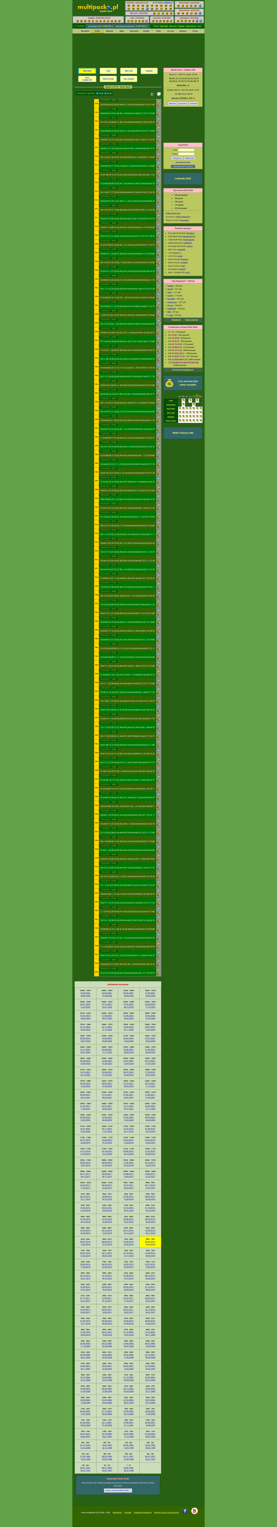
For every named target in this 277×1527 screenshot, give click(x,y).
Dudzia (170, 286)
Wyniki (97, 31)
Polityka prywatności (143, 1512)
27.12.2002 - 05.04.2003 (107, 1412)
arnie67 (182, 269)
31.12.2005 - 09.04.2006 (128, 1378)
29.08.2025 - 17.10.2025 (150, 1005)
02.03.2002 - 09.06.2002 (85, 1423)
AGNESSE (187, 243)
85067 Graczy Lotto (183, 433)
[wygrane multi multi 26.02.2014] (158, 675)
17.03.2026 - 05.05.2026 (150, 994)
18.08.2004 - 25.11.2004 (150, 1390)
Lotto (199, 26)
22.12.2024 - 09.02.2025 (85, 1028)
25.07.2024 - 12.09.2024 (150, 1028)
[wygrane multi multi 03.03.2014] (158, 588)
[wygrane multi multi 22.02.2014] (158, 746)
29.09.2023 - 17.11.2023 (107, 1050)
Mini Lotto (173, 26)
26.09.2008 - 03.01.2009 (85, 1356)
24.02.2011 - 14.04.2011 (107, 1310)
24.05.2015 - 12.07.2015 (128, 1220)
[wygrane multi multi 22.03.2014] (158, 254)
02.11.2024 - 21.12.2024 (107, 1028)
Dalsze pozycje (191, 320)
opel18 (170, 295)
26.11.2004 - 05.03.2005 (128, 1390)
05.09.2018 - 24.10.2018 (128, 1152)
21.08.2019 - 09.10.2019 (150, 1130)
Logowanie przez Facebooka (183, 166)
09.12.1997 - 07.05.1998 (128, 1457)
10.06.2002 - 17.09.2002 (150, 1412)
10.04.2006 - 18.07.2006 (107, 1378)
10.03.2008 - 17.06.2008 (128, 1356)
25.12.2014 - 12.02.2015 (107, 1231)
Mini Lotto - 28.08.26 (139, 13)
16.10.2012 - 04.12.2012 (107, 1276)
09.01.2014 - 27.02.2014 (85, 1254)
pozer (180, 256)
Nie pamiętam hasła (183, 162)
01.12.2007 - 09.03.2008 (150, 1356)
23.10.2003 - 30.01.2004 (128, 1401)
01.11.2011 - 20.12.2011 (85, 1299)
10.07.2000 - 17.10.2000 (128, 1435)
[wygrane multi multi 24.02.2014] (158, 710)
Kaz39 (170, 289)
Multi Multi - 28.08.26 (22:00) (138, 2)
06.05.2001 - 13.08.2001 (150, 1423)
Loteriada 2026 (183, 178)
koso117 (177, 253)
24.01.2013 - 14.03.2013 (150, 1265)
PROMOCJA (168, 3)
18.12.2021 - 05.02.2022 (128, 1084)
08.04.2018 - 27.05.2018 (107, 1164)
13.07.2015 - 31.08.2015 (107, 1220)
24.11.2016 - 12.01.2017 (150, 1186)
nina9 (171, 315)
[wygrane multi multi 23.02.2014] (158, 728)
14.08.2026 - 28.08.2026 (85, 994)
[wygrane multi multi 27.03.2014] (158, 167)
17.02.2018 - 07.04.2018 (128, 1164)
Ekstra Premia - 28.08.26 (189, 10)
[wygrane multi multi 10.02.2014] (158, 956)
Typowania (134, 31)
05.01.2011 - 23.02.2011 (128, 1310)
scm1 (187, 272)
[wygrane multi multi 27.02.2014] (158, 658)
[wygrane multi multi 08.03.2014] (158, 500)
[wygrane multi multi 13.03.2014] (158, 412)
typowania (183, 104)
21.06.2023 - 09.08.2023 (150, 1050)
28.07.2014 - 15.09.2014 (85, 1243)
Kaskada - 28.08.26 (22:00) (99, 18)
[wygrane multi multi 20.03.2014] (158, 289)
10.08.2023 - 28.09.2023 (128, 1050)
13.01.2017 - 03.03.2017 (128, 1186)
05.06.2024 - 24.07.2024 (85, 1039)
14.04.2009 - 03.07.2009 (128, 1344)
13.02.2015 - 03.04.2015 (85, 1231)
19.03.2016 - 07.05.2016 (85, 1209)
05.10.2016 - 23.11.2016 (85, 1197)
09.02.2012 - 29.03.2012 (128, 1288)
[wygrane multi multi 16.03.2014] (158, 360)
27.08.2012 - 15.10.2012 (128, 1276)
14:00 (101, 93)
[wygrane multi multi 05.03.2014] (158, 553)
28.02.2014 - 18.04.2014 (150, 1243)
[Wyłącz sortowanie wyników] (152, 94)
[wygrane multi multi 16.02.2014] (158, 851)
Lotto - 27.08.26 (137, 18)
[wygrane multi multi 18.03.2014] (158, 324)
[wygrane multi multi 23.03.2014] (158, 237)
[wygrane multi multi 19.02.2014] (158, 798)
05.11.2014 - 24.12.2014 (128, 1231)
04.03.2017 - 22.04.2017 (107, 1186)
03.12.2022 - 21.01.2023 (150, 1062)
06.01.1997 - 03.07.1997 (85, 1469)
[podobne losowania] (158, 101)
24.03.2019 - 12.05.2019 (128, 1141)
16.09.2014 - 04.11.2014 (150, 1231)
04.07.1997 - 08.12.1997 (150, 1457)
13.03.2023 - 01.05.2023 (107, 1062)
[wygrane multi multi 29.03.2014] (158, 132)
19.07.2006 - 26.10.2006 (85, 1378)
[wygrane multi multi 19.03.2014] (158, 307)
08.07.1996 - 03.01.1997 (107, 1469)
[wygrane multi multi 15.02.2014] (158, 868)
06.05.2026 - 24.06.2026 (128, 994)
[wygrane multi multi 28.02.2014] (158, 640)
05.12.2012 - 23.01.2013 (85, 1276)
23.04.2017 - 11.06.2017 (85, 1186)
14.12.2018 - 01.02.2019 (85, 1152)
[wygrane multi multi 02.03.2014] (158, 605)
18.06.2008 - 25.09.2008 (107, 1356)
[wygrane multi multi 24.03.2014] (158, 219)
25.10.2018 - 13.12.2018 (107, 1152)
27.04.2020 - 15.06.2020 (128, 1118)
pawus (190, 246)
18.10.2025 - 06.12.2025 (128, 1005)
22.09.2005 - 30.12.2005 (150, 1378)
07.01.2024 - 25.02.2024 (150, 1039)
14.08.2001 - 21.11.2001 (128, 1423)
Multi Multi (164, 26)
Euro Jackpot (129, 79)
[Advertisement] (138, 49)
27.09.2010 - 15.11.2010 (85, 1322)
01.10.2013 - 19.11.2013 (128, 1254)
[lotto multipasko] (101, 7)
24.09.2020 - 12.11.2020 (150, 1107)
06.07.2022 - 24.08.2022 (128, 1073)
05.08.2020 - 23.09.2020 (85, 1118)
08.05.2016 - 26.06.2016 (150, 1197)
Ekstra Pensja (191, 26)
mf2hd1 (184, 262)
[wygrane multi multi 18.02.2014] (158, 816)
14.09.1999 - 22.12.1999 (107, 1446)
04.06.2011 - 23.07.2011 (150, 1299)
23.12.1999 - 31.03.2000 (85, 1446)
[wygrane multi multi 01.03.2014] (158, 623)
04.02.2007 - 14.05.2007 (128, 1367)
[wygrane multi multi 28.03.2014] (158, 149)
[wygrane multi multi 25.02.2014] (158, 693)
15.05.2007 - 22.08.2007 (107, 1367)
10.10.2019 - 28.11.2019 (128, 1130)
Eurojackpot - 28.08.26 (189, 18)
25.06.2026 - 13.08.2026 (107, 994)
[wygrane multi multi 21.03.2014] (158, 272)
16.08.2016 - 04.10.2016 (107, 1197)
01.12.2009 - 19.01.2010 (128, 1333)
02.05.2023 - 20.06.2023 (85, 1062)
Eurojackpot (170, 405)
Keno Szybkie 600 (87, 79)
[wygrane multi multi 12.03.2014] (158, 430)
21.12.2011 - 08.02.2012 (150, 1288)
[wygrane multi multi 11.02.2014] (158, 939)
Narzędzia (85, 31)
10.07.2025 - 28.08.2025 (85, 1017)
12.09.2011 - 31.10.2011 (107, 1299)
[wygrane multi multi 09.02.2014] (158, 974)
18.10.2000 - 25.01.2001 (107, 1435)
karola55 (181, 249)
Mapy (121, 31)
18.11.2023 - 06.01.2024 (85, 1050)
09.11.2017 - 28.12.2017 (85, 1175)
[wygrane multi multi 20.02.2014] (158, 781)
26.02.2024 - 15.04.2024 (128, 1039)
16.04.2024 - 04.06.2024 (107, 1039)
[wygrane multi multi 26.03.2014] (158, 184)
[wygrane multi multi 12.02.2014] (158, 921)
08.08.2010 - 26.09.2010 (107, 1322)
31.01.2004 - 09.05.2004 (107, 1401)
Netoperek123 (189, 236)
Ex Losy (170, 31)
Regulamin (176, 320)
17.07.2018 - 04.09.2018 (150, 1152)
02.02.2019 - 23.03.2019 (150, 1141)
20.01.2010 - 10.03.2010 (107, 1333)
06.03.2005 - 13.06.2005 (107, 1390)
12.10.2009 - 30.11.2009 (150, 1333)
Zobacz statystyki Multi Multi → (118, 1490)
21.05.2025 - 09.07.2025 (107, 1017)
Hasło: (175, 154)
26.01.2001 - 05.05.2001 (85, 1435)
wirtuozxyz (172, 302)
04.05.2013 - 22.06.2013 (107, 1265)
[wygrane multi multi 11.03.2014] (158, 447)
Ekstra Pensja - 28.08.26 (189, 3)
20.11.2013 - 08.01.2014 (107, 1254)
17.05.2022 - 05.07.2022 (150, 1073)
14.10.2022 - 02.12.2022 (85, 1073)
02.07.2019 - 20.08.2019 (85, 1141)
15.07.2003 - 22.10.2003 (150, 1401)
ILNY (183, 266)
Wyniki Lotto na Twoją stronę (166, 1512)
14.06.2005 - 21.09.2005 (85, 1390)
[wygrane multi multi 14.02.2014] (158, 886)
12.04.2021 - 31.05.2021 (150, 1096)
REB (169, 312)
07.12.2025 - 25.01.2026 (107, 1005)
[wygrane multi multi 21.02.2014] (158, 763)
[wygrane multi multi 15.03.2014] (158, 377)
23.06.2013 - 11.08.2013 (85, 1265)
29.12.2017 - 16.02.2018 (150, 1164)
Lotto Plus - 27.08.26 (162, 18)
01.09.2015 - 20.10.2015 (85, 1220)
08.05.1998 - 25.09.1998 (107, 1457)
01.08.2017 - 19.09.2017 (128, 1175)
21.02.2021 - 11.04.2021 (85, 1107)
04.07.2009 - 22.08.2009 (107, 1344)
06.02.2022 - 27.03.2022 (107, 1084)
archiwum (193, 104)
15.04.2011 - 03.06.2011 (85, 1310)
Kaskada (181, 26)
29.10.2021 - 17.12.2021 (150, 1084)
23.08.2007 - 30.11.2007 (85, 1367)
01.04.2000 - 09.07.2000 (150, 1435)
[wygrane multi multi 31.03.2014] (158, 105)
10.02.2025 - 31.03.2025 (150, 1017)
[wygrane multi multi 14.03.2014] (158, 395)
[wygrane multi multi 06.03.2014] (158, 535)
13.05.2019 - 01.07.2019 (107, 1141)
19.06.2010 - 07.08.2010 (128, 1322)
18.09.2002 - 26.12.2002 (128, 1412)
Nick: (175, 150)
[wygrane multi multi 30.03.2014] (158, 114)
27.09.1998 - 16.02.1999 (85, 1457)
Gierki (158, 31)
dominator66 (188, 240)
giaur (169, 292)
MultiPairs (187, 370)
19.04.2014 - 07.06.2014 (128, 1243)
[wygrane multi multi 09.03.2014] (158, 482)
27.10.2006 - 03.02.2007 (150, 1367)
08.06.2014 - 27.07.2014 (107, 1243)
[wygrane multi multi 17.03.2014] (158, 342)
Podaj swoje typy (173, 213)
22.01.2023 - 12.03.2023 (128, 1062)
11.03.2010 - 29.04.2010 (85, 1333)
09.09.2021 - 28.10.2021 (85, 1096)
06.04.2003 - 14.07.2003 (85, 1412)
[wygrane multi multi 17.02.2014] (158, 833)
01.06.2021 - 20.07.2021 (128, 1096)
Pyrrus (170, 305)
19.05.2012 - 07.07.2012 (85, 1288)
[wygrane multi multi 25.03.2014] (158, 202)
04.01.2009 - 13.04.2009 (150, 1344)
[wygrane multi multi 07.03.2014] (158, 517)
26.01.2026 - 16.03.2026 (85, 1005)
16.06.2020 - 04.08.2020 (107, 1118)
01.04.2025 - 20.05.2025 (128, 1017)
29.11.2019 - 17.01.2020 (107, 1130)
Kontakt (128, 1512)
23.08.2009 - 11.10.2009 (85, 1344)
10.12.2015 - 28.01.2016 (128, 1209)
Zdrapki (146, 31)
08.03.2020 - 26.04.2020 (150, 1118)
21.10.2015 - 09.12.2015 (150, 1209)
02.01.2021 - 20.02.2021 (107, 1107)
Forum (195, 31)
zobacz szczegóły (188, 384)
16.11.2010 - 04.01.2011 (150, 1310)
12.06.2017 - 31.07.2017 (150, 1175)
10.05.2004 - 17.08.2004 (85, 1401)
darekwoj (190, 233)
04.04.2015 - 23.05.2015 (150, 1220)
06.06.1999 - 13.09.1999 (128, 1446)
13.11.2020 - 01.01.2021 (128, 1107)
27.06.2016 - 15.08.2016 (128, 1197)
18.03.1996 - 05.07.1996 (128, 1469)
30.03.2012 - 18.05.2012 (107, 1288)
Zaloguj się (177, 158)
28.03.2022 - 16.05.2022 (85, 1084)
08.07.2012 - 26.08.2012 (150, 1276)
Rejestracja (189, 158)
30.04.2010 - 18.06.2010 (150, 1322)
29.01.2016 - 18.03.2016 (107, 1209)
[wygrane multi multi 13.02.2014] (158, 903)
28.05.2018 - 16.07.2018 (85, 1164)
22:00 (109, 93)
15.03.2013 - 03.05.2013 (128, 1265)
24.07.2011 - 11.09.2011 (128, 1299)
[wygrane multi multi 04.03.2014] (158, 570)
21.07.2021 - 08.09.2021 (107, 1096)
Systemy (182, 31)
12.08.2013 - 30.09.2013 (150, 1254)
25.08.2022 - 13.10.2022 (107, 1073)
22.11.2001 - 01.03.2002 (107, 1423)
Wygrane (109, 31)
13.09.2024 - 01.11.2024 (128, 1028)
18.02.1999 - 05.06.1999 (150, 1446)
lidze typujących (183, 217)
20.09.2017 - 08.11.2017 (107, 1175)
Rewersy (184, 259)
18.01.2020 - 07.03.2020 (85, 1130)
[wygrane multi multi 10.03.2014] (158, 465)
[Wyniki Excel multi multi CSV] (159, 94)
